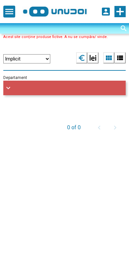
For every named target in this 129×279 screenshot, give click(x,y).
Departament (15, 77)
